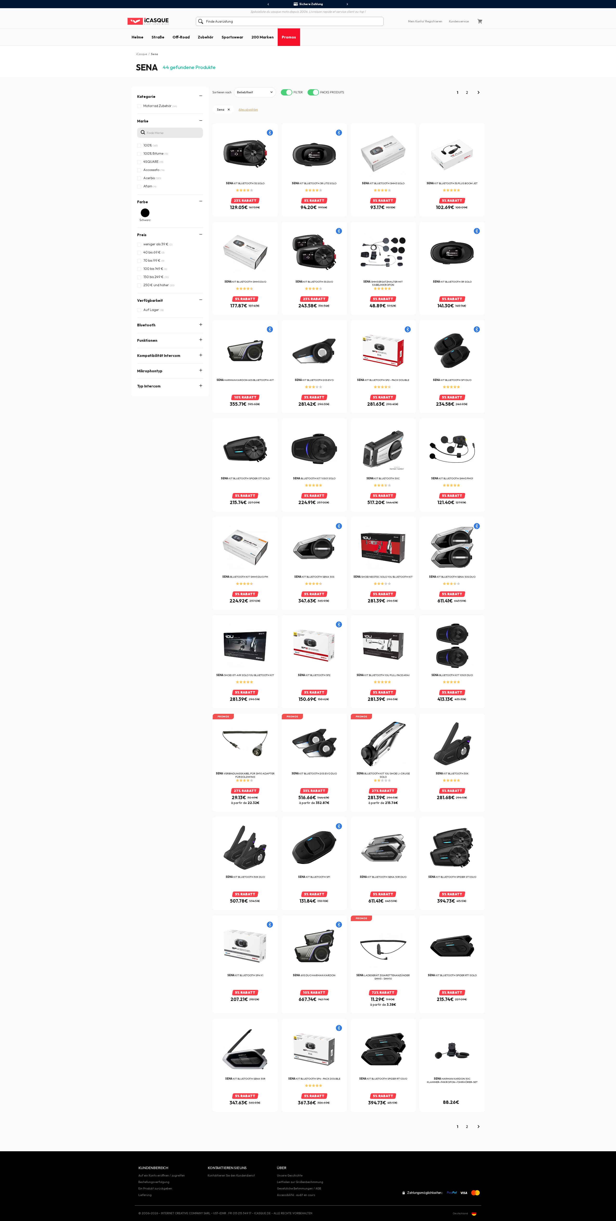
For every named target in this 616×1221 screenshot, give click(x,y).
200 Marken (262, 37)
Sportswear (232, 37)
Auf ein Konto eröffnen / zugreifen (161, 1175)
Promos (289, 37)
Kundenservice (459, 21)
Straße (158, 37)
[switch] (286, 92)
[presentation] (268, 4)
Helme (137, 37)
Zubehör (205, 37)
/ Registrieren (432, 21)
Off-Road (181, 37)
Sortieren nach (221, 92)
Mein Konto (415, 21)
